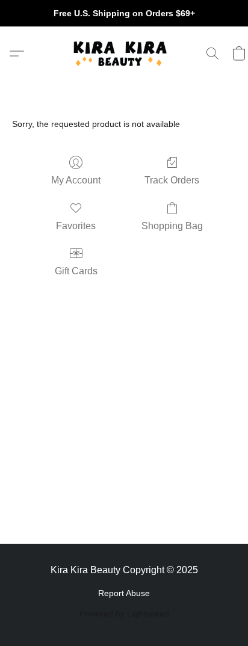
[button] (124, 53)
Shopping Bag (172, 226)
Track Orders (171, 180)
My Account (76, 180)
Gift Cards (76, 271)
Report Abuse (124, 593)
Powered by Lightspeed (124, 613)
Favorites (76, 226)
